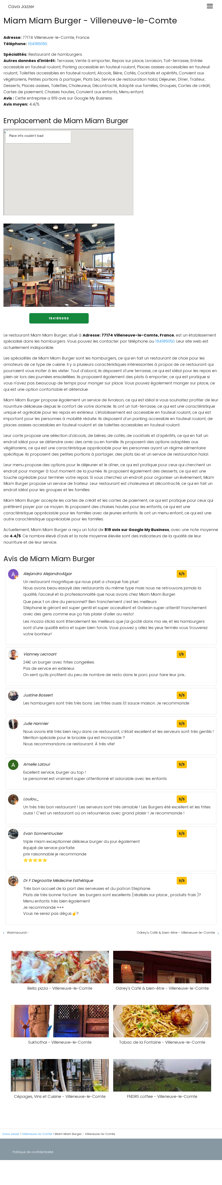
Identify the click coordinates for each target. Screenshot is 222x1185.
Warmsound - (18, 932)
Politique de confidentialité (33, 1152)
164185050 (37, 43)
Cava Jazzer (21, 6)
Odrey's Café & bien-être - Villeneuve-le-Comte (176, 932)
